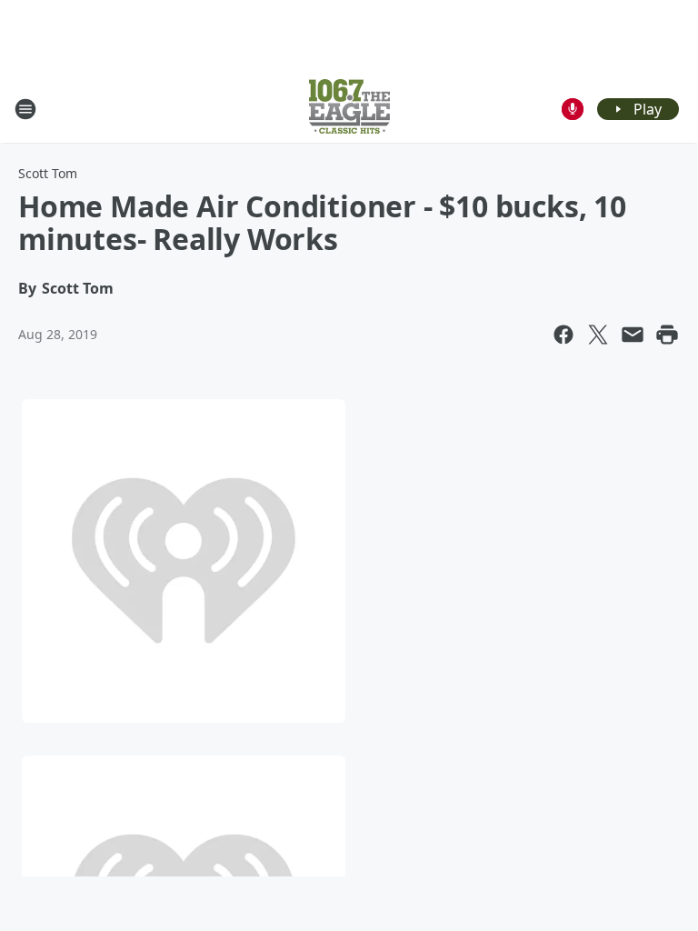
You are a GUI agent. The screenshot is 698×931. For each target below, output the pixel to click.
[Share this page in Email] (632, 334)
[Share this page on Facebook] (563, 334)
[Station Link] (349, 108)
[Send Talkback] (572, 109)
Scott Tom (47, 173)
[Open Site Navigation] (25, 109)
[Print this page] (667, 334)
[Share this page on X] (598, 334)
